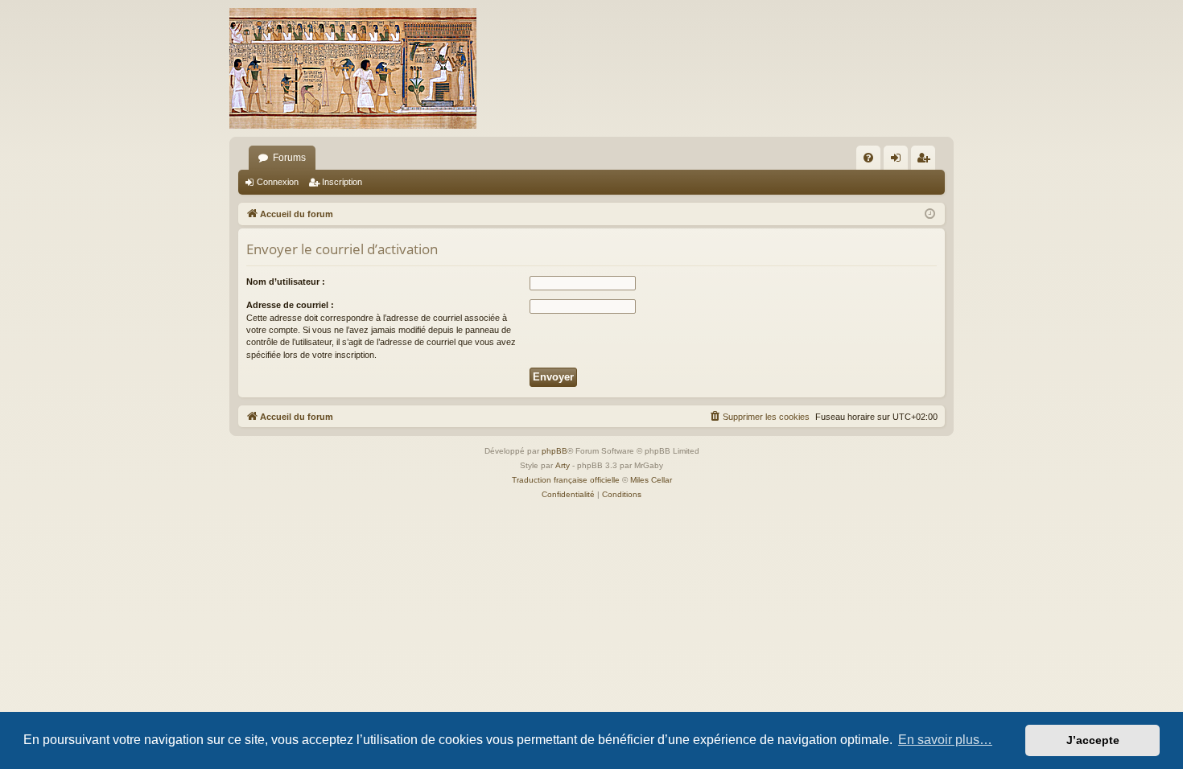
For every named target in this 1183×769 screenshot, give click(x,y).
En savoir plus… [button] (945, 739)
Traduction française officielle (566, 479)
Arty (562, 465)
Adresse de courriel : (290, 305)
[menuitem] (868, 158)
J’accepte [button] (1092, 740)
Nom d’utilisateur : (285, 281)
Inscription (342, 182)
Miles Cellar (651, 479)
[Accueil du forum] (352, 68)
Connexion (278, 182)
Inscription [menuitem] (926, 161)
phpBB (554, 450)
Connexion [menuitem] (899, 161)
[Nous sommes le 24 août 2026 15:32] (930, 214)
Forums (289, 157)
